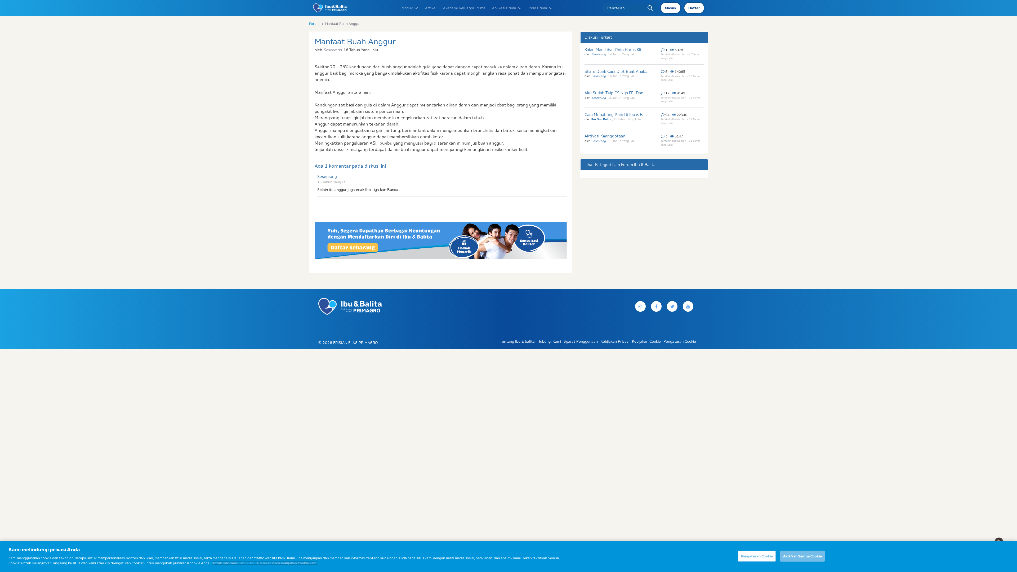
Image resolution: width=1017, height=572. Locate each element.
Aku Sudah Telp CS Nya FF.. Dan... (615, 92)
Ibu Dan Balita (601, 119)
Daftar (694, 8)
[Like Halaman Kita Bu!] (656, 306)
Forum (314, 23)
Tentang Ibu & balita (517, 341)
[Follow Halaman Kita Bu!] (640, 306)
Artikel (430, 8)
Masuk (670, 8)
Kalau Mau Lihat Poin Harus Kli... (614, 49)
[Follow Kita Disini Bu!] (672, 306)
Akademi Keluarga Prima (464, 8)
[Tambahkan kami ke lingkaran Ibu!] (688, 306)
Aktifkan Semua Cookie (802, 556)
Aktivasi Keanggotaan (605, 135)
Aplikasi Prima (504, 8)
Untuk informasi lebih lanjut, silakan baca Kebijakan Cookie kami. (265, 563)
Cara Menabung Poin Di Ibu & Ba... (616, 114)
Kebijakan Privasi (614, 341)
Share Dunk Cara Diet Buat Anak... (616, 71)
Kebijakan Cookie (646, 341)
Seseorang (327, 176)
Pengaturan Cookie (757, 556)
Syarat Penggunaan (581, 341)
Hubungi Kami (549, 341)
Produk (406, 8)
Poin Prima (538, 8)
